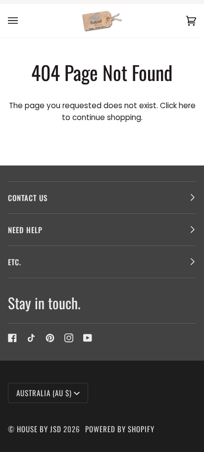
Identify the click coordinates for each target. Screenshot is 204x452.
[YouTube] (87, 337)
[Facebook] (12, 337)
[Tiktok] (31, 337)
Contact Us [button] (28, 197)
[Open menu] (23, 21)
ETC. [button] (14, 261)
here (187, 105)
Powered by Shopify (119, 428)
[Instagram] (68, 337)
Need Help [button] (25, 229)
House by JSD (39, 428)
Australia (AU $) (44, 392)
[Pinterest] (50, 337)
